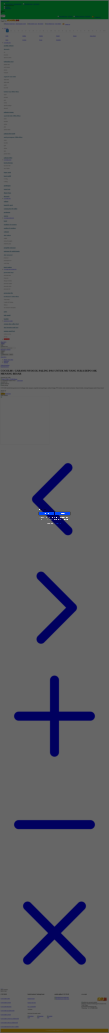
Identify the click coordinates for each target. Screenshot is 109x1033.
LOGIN (63, 513)
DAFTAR (46, 513)
